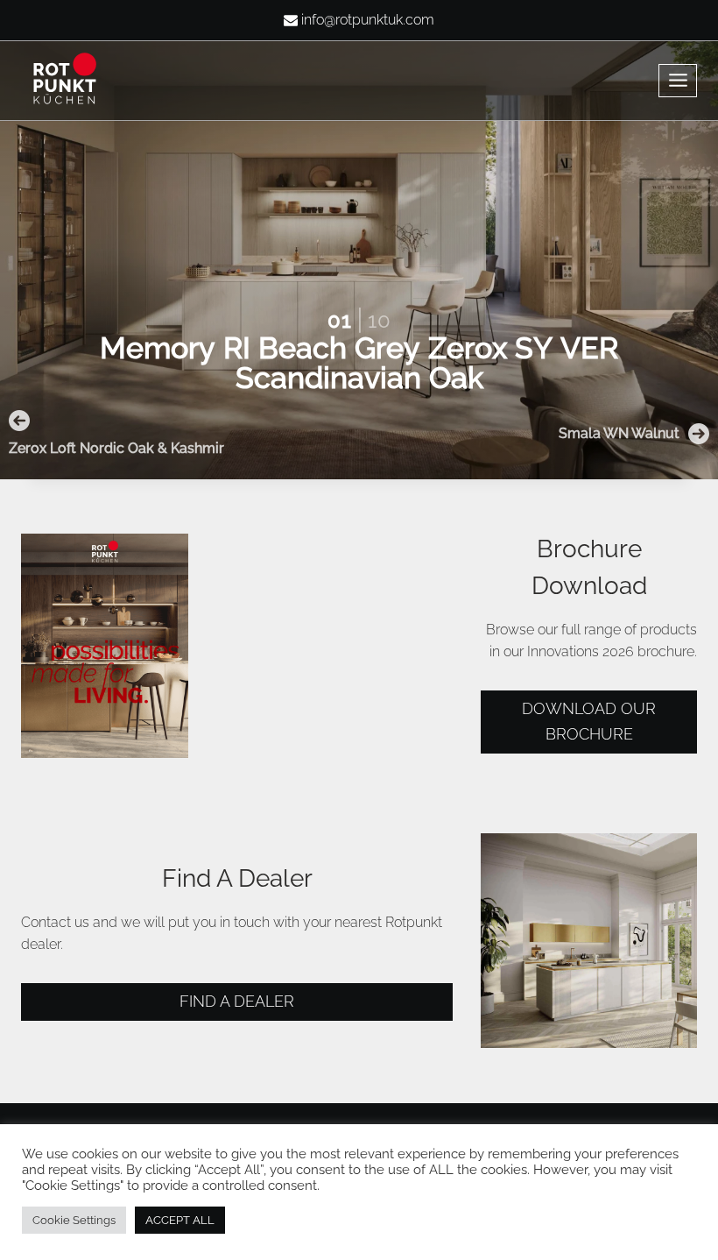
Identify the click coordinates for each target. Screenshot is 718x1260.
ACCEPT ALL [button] (180, 1220)
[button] (126, 433)
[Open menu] (677, 80)
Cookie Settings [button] (74, 1220)
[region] (359, 239)
